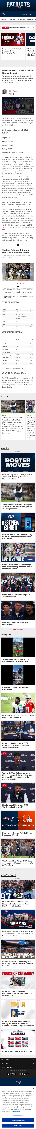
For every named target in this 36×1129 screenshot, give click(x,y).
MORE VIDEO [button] (18, 870)
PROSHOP (25, 14)
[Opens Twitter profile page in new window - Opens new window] (10, 94)
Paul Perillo (11, 90)
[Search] (30, 14)
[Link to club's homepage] (3, 13)
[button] (18, 106)
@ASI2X (4, 229)
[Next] (23, 283)
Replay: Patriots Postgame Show (19, 27)
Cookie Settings (18, 1115)
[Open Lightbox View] (18, 280)
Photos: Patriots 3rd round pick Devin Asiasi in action (15, 251)
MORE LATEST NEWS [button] (18, 629)
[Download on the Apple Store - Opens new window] (11, 1074)
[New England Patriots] (18, 1082)
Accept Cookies (18, 1125)
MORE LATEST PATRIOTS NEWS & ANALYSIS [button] (18, 62)
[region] (18, 1107)
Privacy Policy (16, 1111)
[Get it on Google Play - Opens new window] (24, 1075)
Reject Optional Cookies (18, 1120)
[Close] (34, 1089)
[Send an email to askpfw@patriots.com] (12, 94)
